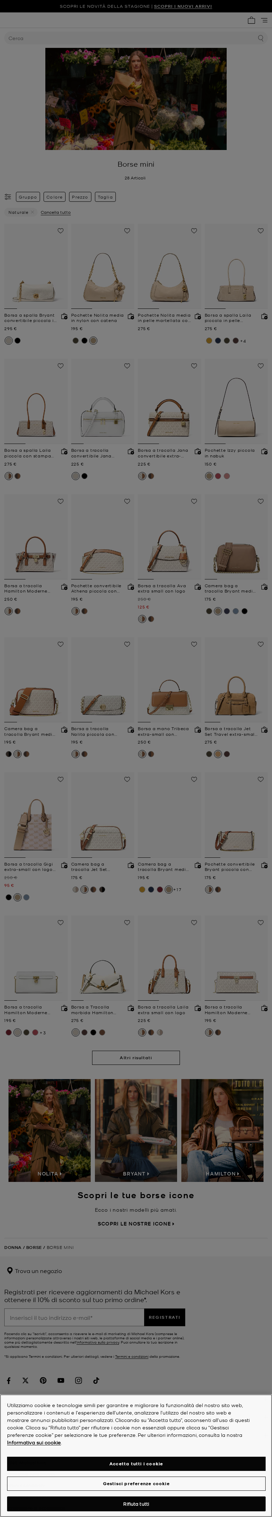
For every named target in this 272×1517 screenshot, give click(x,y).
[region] (136, 1455)
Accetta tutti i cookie (136, 1464)
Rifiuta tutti (136, 1504)
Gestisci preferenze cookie (136, 1483)
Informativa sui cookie (34, 1442)
